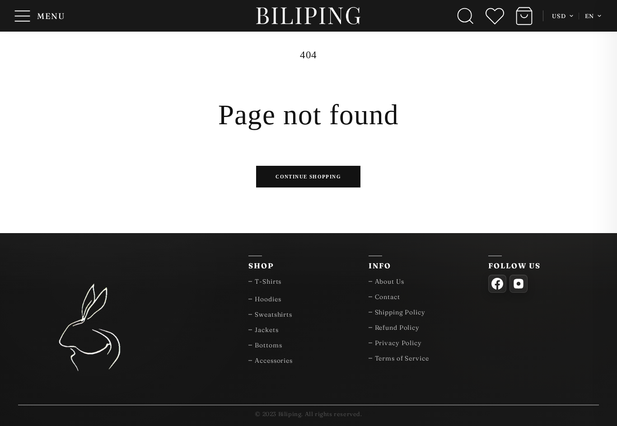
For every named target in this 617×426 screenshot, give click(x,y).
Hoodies (268, 299)
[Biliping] (308, 16)
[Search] (465, 16)
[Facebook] (497, 284)
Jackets (266, 330)
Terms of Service (402, 358)
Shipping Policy (400, 312)
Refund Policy (397, 327)
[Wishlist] (494, 16)
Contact (387, 297)
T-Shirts (268, 281)
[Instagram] (518, 284)
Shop (261, 265)
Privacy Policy (398, 343)
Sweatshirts (273, 314)
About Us (389, 281)
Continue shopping (308, 176)
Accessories (274, 360)
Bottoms (268, 345)
